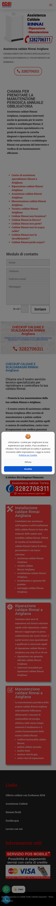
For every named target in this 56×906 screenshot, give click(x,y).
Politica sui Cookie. (28, 455)
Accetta (28, 469)
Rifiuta (28, 462)
